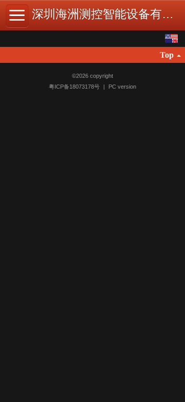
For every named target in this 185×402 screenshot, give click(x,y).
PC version (122, 86)
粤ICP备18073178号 (75, 86)
